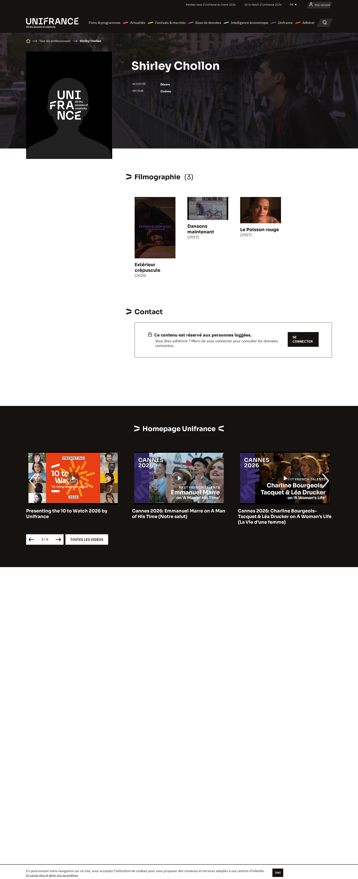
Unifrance (285, 23)
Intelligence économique (249, 23)
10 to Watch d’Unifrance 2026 (263, 4)
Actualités (137, 23)
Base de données (208, 23)
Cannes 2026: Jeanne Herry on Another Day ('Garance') (283, 513)
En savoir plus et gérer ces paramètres (52, 875)
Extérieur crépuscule (147, 267)
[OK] (278, 872)
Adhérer (308, 23)
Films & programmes (104, 23)
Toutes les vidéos (86, 539)
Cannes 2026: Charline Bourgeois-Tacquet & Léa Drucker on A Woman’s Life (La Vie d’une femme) (179, 516)
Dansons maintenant (200, 229)
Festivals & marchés (170, 23)
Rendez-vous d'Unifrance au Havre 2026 (211, 4)
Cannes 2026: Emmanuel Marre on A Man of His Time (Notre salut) (72, 513)
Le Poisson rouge (259, 229)
